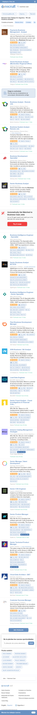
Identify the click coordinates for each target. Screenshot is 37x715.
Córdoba (28, 22)
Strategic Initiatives (18, 45)
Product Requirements (18, 532)
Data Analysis (24, 557)
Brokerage (25, 420)
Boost (30, 388)
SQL (28, 309)
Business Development (26, 342)
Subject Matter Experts (27, 81)
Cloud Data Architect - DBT (20, 574)
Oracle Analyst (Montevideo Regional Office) (21, 63)
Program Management (24, 476)
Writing (32, 199)
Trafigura (12, 66)
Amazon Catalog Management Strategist (21, 431)
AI (22, 559)
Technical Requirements (19, 564)
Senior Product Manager (19, 514)
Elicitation (29, 196)
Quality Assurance (17, 79)
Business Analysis (17, 196)
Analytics (30, 250)
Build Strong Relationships (20, 479)
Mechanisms (15, 420)
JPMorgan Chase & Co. (16, 34)
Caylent (12, 491)
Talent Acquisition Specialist (11, 670)
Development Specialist (19, 157)
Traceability (25, 370)
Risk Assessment (25, 417)
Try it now (17, 224)
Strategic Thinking (17, 337)
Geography (15, 201)
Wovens (14, 481)
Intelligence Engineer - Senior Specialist (21, 293)
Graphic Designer (8, 667)
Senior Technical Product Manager (19, 543)
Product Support (17, 76)
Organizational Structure (19, 615)
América (17, 407)
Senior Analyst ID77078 (19, 263)
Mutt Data (12, 577)
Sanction (21, 422)
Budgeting (23, 502)
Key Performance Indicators (20, 447)
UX (13, 592)
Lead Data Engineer (17, 377)
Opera (21, 173)
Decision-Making (26, 50)
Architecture (16, 504)
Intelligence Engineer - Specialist (21, 236)
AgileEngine (13, 267)
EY (11, 186)
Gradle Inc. (13, 517)
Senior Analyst (19, 183)
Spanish (14, 342)
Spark (13, 422)
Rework (28, 148)
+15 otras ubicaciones (29, 267)
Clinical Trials (16, 252)
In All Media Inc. (14, 352)
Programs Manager (21, 663)
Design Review (16, 590)
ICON (30, 618)
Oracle (14, 81)
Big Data (19, 592)
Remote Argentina (29, 434)
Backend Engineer (8, 663)
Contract (23, 247)
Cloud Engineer (7, 660)
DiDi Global (13, 326)
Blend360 (12, 380)
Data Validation (25, 282)
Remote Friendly (25, 114)
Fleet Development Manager (21, 323)
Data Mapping (16, 393)
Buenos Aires (19, 22)
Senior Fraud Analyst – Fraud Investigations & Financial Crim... (21, 402)
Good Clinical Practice (18, 314)
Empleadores (22, 693)
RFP (18, 119)
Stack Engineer (7, 653)
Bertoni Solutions (14, 106)
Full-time (22, 42)
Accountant (6, 657)
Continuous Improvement (19, 199)
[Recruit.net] (8, 6)
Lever (22, 444)
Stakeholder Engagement (19, 146)
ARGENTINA (18, 491)
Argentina (19, 577)
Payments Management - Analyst (18, 31)
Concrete (31, 334)
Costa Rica (23, 352)
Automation (15, 559)
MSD (11, 239)
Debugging (26, 504)
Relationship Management (19, 339)
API (13, 119)
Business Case (16, 52)
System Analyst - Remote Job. (20, 128)
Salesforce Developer (19, 657)
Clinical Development (18, 307)
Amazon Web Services (18, 255)
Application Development (19, 280)
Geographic (15, 534)
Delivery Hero (13, 160)
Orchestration (25, 506)
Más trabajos (18, 630)
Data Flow (30, 117)
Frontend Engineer (20, 653)
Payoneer (12, 466)
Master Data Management (19, 277)
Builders (14, 506)
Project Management (18, 250)
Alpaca (12, 407)
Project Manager (20, 660)
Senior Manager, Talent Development (18, 462)
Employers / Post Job (9, 1)
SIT (29, 474)
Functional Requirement (19, 365)
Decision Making (16, 620)
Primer (14, 173)
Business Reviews (29, 171)
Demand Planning (28, 590)
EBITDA (14, 452)
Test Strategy (16, 367)
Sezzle (12, 546)
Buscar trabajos (5, 693)
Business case (16, 176)
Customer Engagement (18, 618)
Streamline (15, 50)
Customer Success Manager (20, 600)
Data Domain (26, 119)
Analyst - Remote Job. (20, 103)
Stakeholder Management (19, 284)
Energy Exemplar (14, 602)
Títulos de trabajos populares (26, 698)
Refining (14, 390)
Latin (13, 476)
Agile (22, 117)
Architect (19, 667)
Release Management (18, 562)
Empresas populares (24, 695)
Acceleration (16, 529)
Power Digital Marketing (16, 434)
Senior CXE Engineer (18, 489)
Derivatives (29, 79)
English (3, 705)
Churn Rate (15, 449)
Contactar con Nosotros (25, 690)
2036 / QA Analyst (20, 349)
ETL (21, 390)
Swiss (32, 146)
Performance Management (19, 47)
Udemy (27, 390)
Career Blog (4, 700)
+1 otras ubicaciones (15, 133)
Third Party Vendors (18, 309)
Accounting (15, 370)
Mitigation (26, 367)
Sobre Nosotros (5, 690)
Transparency (27, 529)
